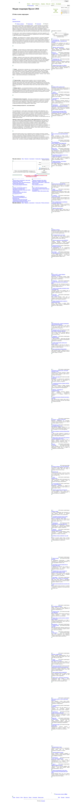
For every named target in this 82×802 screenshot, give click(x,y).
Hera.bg (14, 19)
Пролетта (27, 158)
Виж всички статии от (61, 794)
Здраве (13, 797)
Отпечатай (38, 23)
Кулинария (35, 797)
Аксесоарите (32, 158)
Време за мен (40, 797)
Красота (18, 797)
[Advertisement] (31, 147)
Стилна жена (38, 158)
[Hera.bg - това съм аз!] (19, 2)
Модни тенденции (45, 158)
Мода (23, 158)
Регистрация (31, 5)
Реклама (62, 797)
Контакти (68, 797)
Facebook (43, 800)
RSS (59, 797)
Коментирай (30, 23)
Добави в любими (20, 23)
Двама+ (30, 797)
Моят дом (26, 797)
